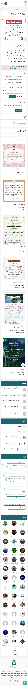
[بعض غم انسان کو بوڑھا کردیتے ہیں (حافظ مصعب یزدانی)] (24, 438)
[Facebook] (10, 681)
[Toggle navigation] (2, 4)
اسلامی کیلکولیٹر (18, 103)
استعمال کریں (18, 110)
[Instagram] (15, 681)
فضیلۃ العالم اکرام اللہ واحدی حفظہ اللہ (15, 478)
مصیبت (16, 332)
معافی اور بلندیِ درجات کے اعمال (18, 282)
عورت (5, 488)
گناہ (20, 507)
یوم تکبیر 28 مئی (21, 369)
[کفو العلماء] (24, 426)
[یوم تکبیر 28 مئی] (14, 352)
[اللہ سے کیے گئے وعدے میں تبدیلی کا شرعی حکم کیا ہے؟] (24, 389)
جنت (22, 174)
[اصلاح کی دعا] (14, 230)
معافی (16, 287)
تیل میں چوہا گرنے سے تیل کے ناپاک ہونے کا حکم (11, 395)
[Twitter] (12, 681)
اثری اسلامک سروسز (17, 432)
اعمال (22, 287)
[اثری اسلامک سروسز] (24, 432)
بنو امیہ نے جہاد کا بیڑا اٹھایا (19, 204)
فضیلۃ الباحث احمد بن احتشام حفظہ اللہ (16, 481)
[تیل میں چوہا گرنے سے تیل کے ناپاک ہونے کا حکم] (24, 395)
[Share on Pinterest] (10, 68)
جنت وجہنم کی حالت (20, 169)
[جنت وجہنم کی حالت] (14, 155)
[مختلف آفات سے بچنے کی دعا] (14, 309)
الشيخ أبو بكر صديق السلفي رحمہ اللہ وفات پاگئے (12, 444)
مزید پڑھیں (12, 96)
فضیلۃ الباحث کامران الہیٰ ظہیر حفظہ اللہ (15, 494)
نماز (4, 465)
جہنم (20, 174)
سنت (24, 507)
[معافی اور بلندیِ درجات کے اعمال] (14, 269)
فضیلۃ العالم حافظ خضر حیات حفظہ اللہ (16, 468)
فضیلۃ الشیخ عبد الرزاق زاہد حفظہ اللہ (16, 497)
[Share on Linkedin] (7, 68)
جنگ (23, 122)
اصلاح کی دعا (22, 247)
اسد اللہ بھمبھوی (18, 74)
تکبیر (22, 374)
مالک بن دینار (21, 124)
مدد (14, 209)
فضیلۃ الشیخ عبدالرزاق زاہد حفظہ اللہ (16, 484)
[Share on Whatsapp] (12, 68)
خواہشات (13, 122)
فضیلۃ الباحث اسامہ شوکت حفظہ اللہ (17, 488)
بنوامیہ (21, 209)
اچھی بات (23, 501)
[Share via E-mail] (15, 68)
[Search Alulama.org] (5, 3)
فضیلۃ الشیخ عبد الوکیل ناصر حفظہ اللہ (16, 462)
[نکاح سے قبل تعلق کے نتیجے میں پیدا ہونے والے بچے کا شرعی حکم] (24, 401)
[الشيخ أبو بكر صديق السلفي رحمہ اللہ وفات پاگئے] (24, 444)
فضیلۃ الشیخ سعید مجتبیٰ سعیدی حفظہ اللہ (15, 471)
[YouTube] (17, 681)
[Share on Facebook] (3, 68)
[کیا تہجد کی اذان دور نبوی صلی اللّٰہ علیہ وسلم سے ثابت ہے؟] (24, 414)
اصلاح (22, 252)
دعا (19, 252)
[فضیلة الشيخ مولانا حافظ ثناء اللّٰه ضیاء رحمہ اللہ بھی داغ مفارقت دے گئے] (25, 450)
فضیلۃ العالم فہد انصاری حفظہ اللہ (17, 475)
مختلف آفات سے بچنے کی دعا (19, 327)
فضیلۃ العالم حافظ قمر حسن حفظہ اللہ (16, 510)
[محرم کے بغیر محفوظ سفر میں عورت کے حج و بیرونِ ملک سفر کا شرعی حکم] (24, 407)
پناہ (22, 332)
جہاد (19, 122)
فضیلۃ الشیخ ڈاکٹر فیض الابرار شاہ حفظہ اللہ (14, 504)
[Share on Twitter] (5, 68)
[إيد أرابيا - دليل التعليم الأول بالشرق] (14, 662)
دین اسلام (16, 209)
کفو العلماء (19, 426)
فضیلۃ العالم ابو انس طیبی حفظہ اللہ (16, 465)
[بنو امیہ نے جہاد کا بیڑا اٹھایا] (14, 191)
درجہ (17, 287)
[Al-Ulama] (25, 3)
